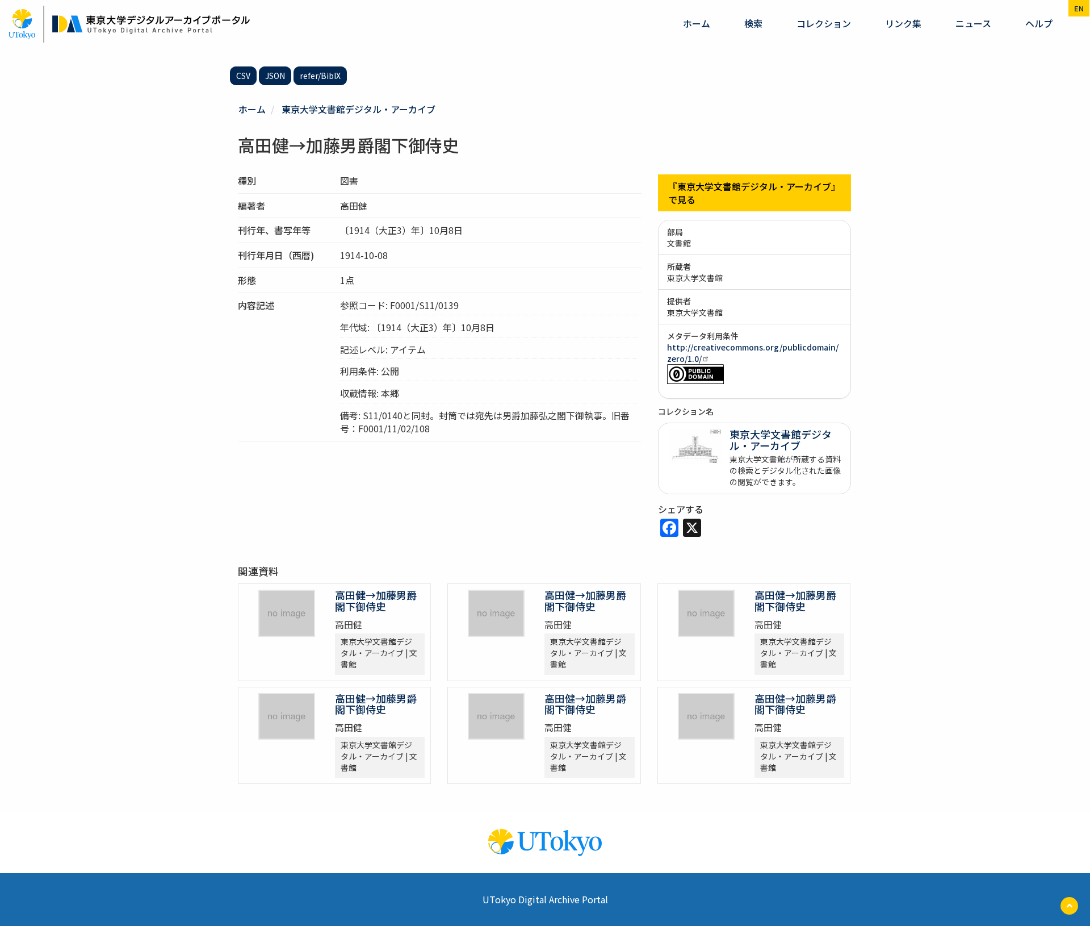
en (1079, 8)
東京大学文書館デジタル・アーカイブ (358, 109)
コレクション (823, 23)
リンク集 (903, 23)
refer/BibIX (320, 75)
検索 (753, 23)
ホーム (696, 23)
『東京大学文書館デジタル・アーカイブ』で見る (754, 193)
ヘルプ (1039, 23)
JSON (275, 75)
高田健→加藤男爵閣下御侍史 (376, 600)
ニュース (973, 23)
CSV (243, 75)
